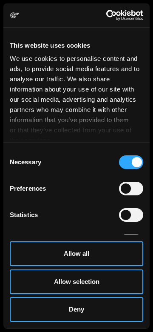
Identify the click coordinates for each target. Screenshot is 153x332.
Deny (76, 309)
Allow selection (76, 281)
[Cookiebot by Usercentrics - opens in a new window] (108, 15)
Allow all (76, 253)
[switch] (131, 188)
